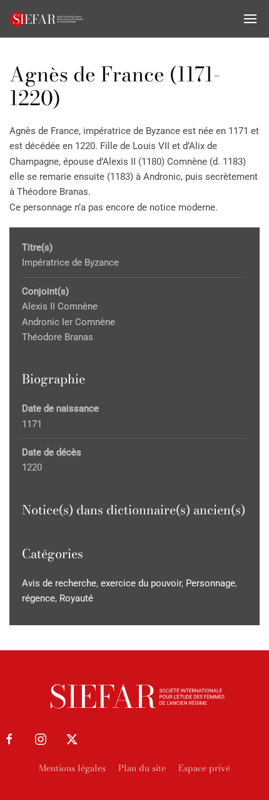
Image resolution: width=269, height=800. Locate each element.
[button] (250, 19)
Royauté (76, 598)
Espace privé (204, 768)
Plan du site (142, 768)
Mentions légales (72, 768)
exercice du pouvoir (141, 583)
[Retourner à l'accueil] (46, 19)
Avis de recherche (59, 583)
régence (38, 598)
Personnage (210, 583)
